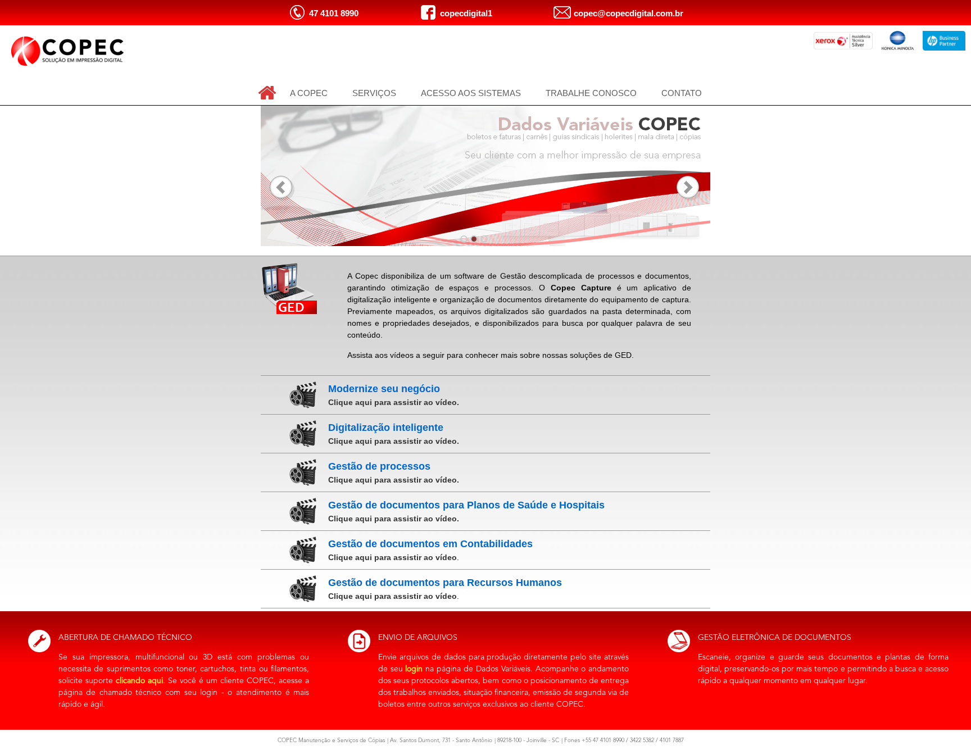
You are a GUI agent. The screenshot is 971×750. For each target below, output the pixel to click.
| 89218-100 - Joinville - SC (526, 740)
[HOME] (267, 93)
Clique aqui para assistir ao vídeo (392, 557)
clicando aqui (139, 681)
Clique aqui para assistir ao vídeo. (393, 402)
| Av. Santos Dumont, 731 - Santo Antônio (439, 740)
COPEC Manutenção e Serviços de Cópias (331, 740)
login (414, 669)
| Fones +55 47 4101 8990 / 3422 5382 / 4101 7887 (622, 740)
